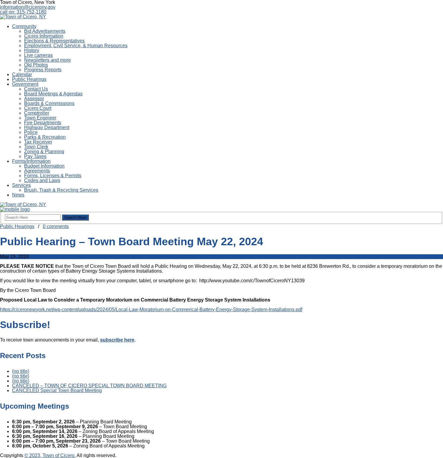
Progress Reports (42, 69)
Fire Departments (42, 122)
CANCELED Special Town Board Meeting (57, 390)
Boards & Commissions (49, 103)
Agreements (37, 170)
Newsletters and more (47, 60)
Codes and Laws (42, 180)
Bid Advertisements (44, 31)
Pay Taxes (35, 156)
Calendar (22, 74)
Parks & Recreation (45, 137)
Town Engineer (40, 117)
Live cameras (38, 55)
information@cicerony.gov (27, 7)
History (31, 50)
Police (31, 132)
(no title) (20, 371)
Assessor (34, 98)
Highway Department (46, 127)
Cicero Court (37, 108)
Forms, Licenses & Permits (52, 175)
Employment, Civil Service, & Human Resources (75, 45)
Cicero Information (43, 36)
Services (21, 185)
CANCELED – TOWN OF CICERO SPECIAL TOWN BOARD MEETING (89, 385)
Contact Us (36, 88)
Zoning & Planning (44, 151)
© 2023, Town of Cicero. (50, 455)
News (18, 194)
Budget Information (44, 166)
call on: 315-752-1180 (23, 11)
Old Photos (36, 64)
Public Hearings (29, 79)
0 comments (56, 226)
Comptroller (36, 113)
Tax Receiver (38, 141)
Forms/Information (31, 161)
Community (24, 26)
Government (25, 84)
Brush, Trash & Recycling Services (61, 190)
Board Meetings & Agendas (53, 93)
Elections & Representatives (54, 40)
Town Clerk (36, 146)
